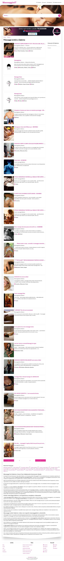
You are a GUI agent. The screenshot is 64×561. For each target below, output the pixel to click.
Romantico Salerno (25, 467)
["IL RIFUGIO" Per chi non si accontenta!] (9, 316)
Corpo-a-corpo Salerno (44, 467)
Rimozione (4, 551)
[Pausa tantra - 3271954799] (9, 166)
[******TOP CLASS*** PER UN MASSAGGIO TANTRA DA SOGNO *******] (9, 266)
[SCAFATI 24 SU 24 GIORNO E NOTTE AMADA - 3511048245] (9, 200)
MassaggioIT (9, 2)
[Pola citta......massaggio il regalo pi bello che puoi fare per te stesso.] (9, 450)
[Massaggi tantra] (9, 100)
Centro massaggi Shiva (19, 293)
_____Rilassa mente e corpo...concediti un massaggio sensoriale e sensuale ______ (33, 243)
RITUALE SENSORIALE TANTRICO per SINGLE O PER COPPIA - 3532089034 (32, 177)
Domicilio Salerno (12, 469)
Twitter (45, 548)
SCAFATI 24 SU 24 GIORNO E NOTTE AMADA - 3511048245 (27, 193)
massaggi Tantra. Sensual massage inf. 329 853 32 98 (26, 376)
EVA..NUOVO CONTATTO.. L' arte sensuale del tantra (26, 393)
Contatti (4, 550)
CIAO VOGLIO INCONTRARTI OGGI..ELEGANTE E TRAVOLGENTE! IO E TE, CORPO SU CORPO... (37, 410)
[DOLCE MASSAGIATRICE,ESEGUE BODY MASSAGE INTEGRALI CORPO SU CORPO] (9, 433)
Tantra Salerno (16, 467)
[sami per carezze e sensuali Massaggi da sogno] (9, 350)
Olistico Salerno (34, 467)
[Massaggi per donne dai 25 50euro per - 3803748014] (9, 133)
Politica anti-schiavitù (26, 548)
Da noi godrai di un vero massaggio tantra (24, 326)
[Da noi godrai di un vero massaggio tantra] (9, 333)
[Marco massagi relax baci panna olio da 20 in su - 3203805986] (9, 233)
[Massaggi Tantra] (9, 83)
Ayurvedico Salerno (50, 469)
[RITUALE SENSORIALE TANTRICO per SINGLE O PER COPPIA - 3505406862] (9, 216)
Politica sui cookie (26, 546)
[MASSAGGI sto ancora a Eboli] (9, 283)
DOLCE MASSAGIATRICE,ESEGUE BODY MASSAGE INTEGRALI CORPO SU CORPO (34, 426)
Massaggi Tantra (18, 77)
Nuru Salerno (31, 468)
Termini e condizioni (26, 553)
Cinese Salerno (14, 468)
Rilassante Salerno (7, 467)
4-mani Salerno (7, 468)
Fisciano (49, 47)
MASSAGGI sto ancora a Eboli (21, 276)
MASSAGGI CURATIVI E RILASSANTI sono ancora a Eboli (27, 360)
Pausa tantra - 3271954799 (20, 160)
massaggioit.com (31, 557)
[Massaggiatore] (9, 67)
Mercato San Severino (52, 45)
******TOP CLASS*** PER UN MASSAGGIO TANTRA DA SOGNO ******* (30, 260)
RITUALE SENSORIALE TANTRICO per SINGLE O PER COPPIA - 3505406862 (32, 210)
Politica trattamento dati (27, 551)
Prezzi (4, 546)
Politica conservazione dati (27, 550)
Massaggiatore (17, 60)
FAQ (3, 548)
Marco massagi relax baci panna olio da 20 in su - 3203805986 (28, 226)
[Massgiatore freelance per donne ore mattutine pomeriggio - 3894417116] (9, 117)
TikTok (55, 546)
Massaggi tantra (18, 93)
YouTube (45, 551)
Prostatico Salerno (54, 467)
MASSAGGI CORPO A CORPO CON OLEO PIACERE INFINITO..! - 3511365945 (32, 143)
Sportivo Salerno (20, 469)
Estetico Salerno (49, 468)
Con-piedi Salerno (23, 468)
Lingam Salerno (29, 469)
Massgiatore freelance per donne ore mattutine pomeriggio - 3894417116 (30, 110)
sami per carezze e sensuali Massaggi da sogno (25, 343)
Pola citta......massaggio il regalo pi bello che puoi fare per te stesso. (30, 443)
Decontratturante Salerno (39, 469)
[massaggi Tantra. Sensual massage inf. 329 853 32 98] (9, 383)
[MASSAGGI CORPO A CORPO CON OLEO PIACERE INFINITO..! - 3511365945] (9, 150)
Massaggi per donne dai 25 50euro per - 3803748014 (26, 127)
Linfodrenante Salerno (40, 468)
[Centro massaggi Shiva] (9, 300)
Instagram (45, 546)
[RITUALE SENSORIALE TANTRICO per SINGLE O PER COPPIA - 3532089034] (9, 183)
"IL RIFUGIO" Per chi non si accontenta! (23, 310)
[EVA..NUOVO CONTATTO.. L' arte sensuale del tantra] (9, 400)
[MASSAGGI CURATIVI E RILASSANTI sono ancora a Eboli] (9, 366)
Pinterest (55, 548)
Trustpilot (45, 550)
